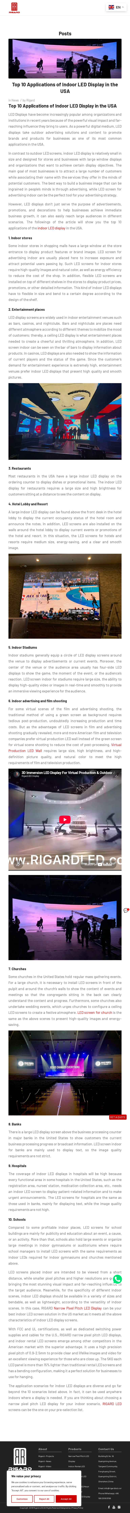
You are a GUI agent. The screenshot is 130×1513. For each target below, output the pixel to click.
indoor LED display (52, 228)
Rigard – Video (44, 1466)
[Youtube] (113, 1507)
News (15, 100)
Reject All (44, 1498)
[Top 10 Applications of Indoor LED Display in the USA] (65, 58)
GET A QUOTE (118, 1117)
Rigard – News (44, 1461)
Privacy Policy (77, 1508)
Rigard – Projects (46, 1456)
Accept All (66, 1498)
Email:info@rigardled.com (110, 1488)
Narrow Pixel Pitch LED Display (78, 1308)
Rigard (30, 100)
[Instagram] (119, 1507)
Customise (22, 1498)
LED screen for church (95, 1012)
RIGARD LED (112, 1404)
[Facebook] (108, 1507)
